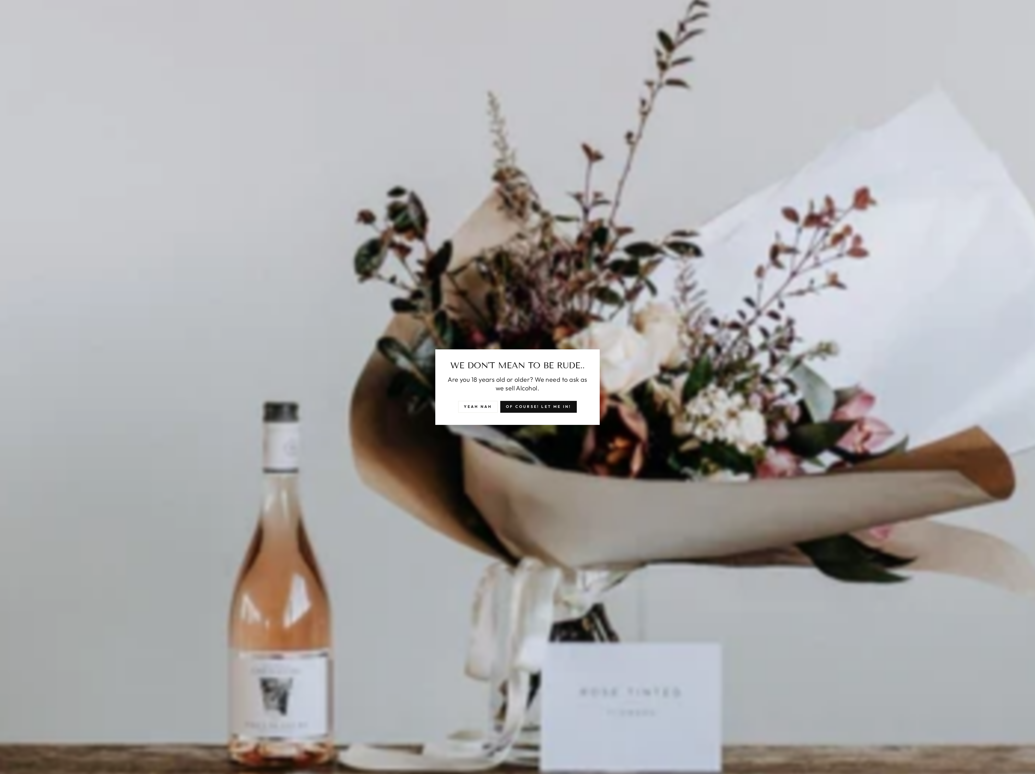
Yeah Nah (478, 406)
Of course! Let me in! (538, 406)
